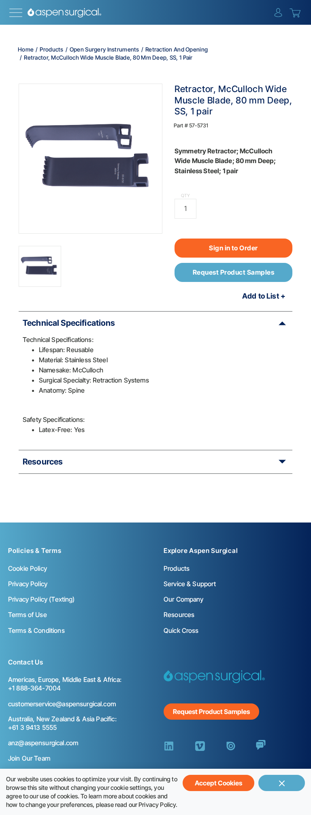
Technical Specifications (69, 323)
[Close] (281, 783)
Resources (43, 462)
